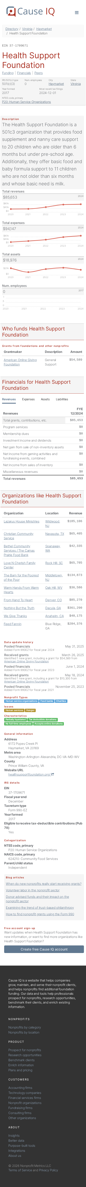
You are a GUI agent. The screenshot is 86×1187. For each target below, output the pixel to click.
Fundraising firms (20, 1108)
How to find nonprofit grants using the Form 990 (40, 914)
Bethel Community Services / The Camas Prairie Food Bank (19, 550)
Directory (11, 29)
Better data (16, 1141)
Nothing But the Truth (19, 608)
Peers (38, 73)
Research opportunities (25, 1055)
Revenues (9, 399)
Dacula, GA (53, 608)
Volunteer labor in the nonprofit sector (32, 890)
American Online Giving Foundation (26, 661)
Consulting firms (20, 1113)
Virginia (27, 29)
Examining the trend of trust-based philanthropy (40, 908)
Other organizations (22, 1118)
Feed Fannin (12, 624)
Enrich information (21, 1065)
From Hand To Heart (18, 600)
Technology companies (24, 1093)
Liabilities (62, 399)
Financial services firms (24, 1098)
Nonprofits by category (24, 1027)
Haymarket (44, 29)
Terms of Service (20, 1170)
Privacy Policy (48, 1170)
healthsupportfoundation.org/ (29, 774)
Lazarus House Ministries (21, 521)
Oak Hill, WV (53, 588)
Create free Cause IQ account (44, 949)
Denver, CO (53, 600)
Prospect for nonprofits (24, 1050)
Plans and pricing (20, 1070)
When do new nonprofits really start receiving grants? (43, 884)
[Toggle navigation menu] (77, 12)
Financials (24, 73)
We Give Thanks (15, 616)
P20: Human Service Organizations (26, 102)
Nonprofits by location (23, 1032)
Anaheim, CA (54, 616)
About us (14, 1156)
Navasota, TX (54, 534)
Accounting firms (20, 1088)
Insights (14, 1136)
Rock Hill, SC (54, 563)
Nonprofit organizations (25, 1103)
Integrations (16, 1151)
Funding (8, 73)
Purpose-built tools (21, 1146)
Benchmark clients (21, 1060)
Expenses (28, 399)
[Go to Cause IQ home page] (30, 12)
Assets (45, 399)
